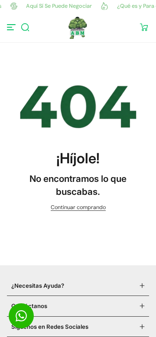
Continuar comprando (78, 207)
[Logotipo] (77, 27)
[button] (25, 27)
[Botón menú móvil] (12, 27)
